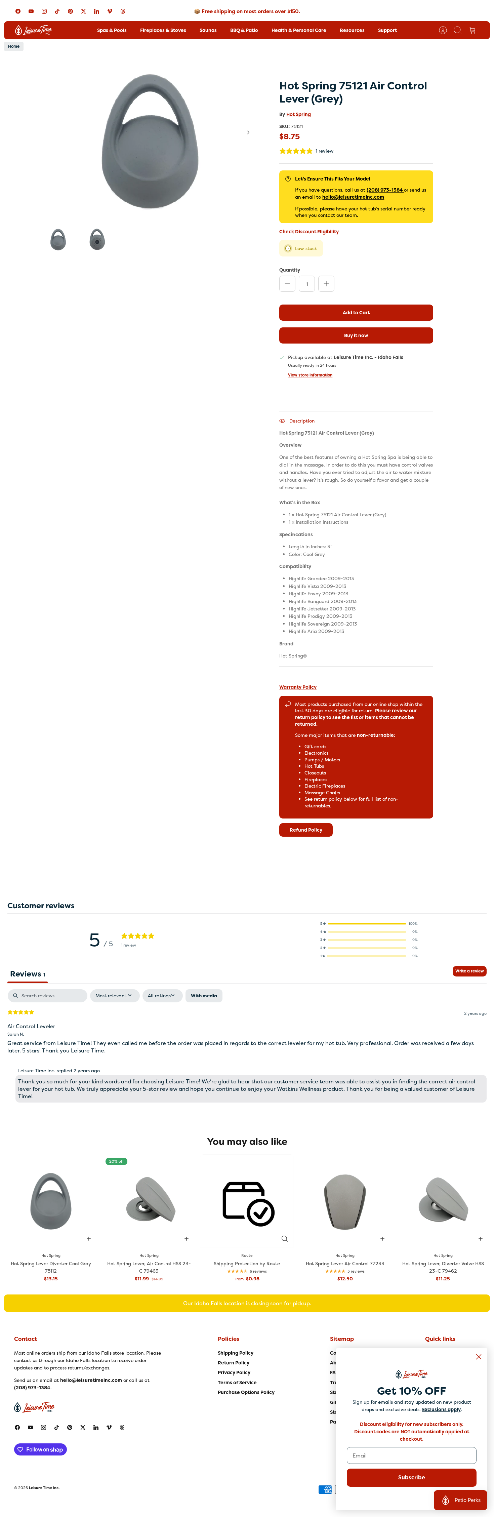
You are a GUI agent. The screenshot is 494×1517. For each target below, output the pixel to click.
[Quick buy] (285, 1239)
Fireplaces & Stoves (163, 30)
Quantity (289, 270)
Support (387, 30)
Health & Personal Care (299, 30)
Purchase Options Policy (246, 1392)
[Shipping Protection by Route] (247, 1201)
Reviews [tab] (27, 974)
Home (13, 46)
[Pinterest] (70, 11)
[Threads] (122, 11)
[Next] (248, 132)
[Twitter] (83, 11)
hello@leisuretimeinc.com (353, 197)
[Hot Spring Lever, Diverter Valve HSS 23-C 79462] (443, 1201)
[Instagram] (44, 11)
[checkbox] (204, 995)
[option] (150, 140)
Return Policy (233, 1363)
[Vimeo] (109, 11)
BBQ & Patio (244, 30)
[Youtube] (31, 11)
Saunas (208, 30)
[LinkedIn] (96, 11)
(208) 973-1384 (385, 190)
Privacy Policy (234, 1372)
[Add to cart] (89, 1239)
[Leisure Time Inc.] (33, 30)
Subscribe (411, 1477)
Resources (352, 30)
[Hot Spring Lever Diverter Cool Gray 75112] (51, 1201)
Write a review (469, 971)
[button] (369, 924)
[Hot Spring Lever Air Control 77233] (345, 1201)
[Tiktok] (57, 11)
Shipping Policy (235, 1353)
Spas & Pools (112, 30)
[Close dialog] (479, 1357)
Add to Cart (356, 313)
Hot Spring (298, 114)
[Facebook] (18, 11)
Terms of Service (237, 1383)
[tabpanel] (247, 1047)
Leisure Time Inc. (44, 1487)
